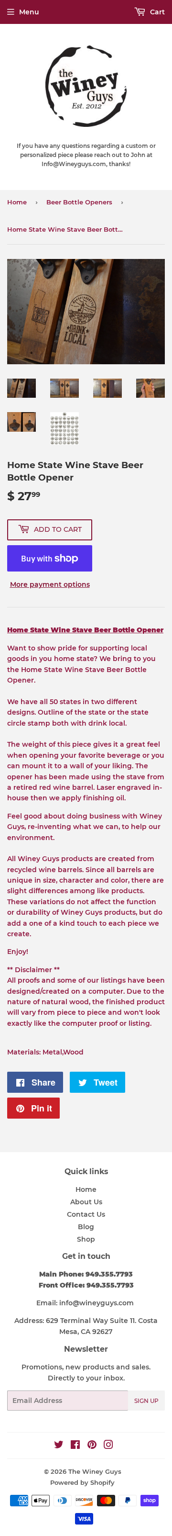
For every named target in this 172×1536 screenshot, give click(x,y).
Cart (156, 12)
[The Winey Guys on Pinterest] (92, 1446)
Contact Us (86, 1214)
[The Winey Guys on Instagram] (108, 1446)
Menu (29, 12)
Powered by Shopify (82, 1482)
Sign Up (146, 1400)
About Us (86, 1202)
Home (17, 202)
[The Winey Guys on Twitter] (59, 1446)
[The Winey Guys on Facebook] (75, 1446)
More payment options (50, 584)
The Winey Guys (94, 1471)
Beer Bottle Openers (79, 202)
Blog (86, 1226)
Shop (86, 1239)
